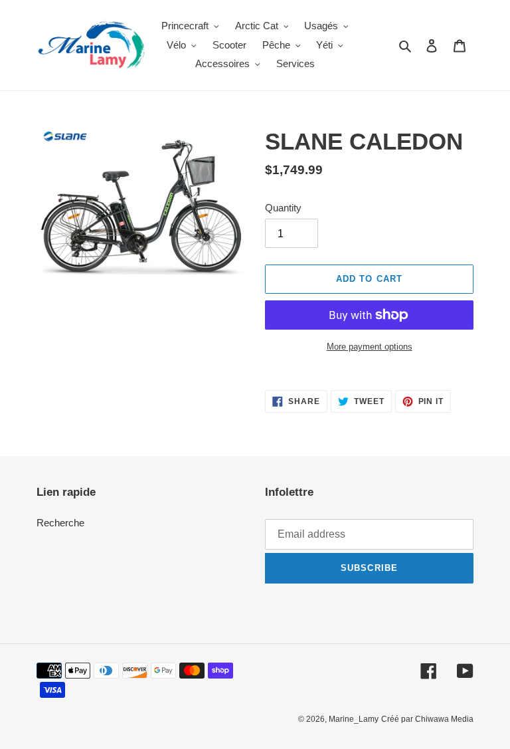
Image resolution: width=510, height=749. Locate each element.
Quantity (283, 207)
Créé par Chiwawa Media (427, 719)
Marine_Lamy (354, 719)
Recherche (60, 522)
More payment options (369, 347)
